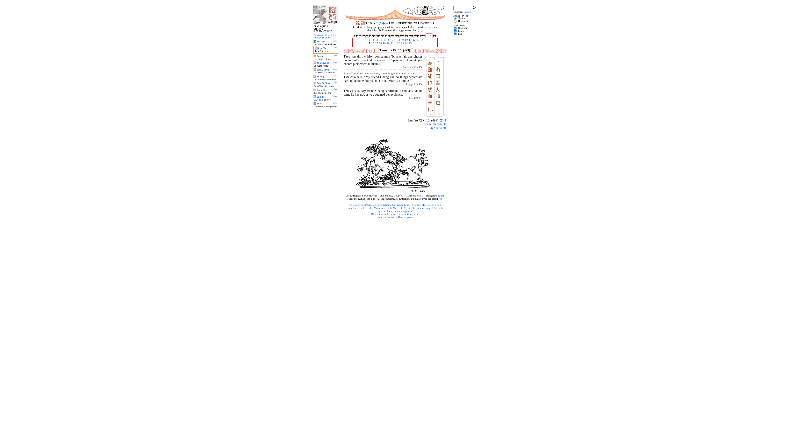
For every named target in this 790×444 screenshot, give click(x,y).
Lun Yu (322, 48)
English (440, 195)
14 (421, 39)
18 (380, 43)
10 (406, 39)
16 (372, 43)
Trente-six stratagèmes (399, 211)
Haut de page (405, 217)
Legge (461, 31)
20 (388, 43)
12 (414, 39)
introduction (405, 214)
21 (392, 43)
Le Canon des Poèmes (361, 205)
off (421, 195)
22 (398, 43)
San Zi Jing (323, 69)
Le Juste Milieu (420, 205)
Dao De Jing (323, 83)
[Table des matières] (383, 23)
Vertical (461, 18)
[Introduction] (380, 23)
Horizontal (463, 21)
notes (393, 214)
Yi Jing (320, 76)
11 (410, 39)
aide (387, 214)
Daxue (320, 56)
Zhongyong (323, 63)
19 (384, 43)
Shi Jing (321, 41)
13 (417, 39)
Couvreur (463, 28)
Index (381, 217)
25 (410, 43)
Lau (460, 34)
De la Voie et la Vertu (398, 208)
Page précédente (435, 124)
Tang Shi (321, 90)
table (415, 214)
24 (406, 43)
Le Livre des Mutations (372, 208)
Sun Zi (320, 97)
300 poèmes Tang (421, 208)
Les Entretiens (383, 205)
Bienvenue (377, 214)
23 (402, 43)
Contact (391, 217)
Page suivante (437, 128)
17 (376, 43)
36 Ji (319, 103)
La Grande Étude (401, 205)
